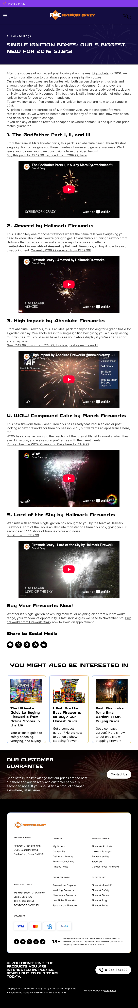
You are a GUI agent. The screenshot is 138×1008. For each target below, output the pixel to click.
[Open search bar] (124, 15)
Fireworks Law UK (102, 885)
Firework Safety (100, 890)
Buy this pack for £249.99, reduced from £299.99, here (47, 155)
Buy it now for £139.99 (23, 535)
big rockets (100, 73)
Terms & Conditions (63, 861)
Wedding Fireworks (63, 890)
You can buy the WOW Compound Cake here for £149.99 (48, 444)
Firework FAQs (100, 905)
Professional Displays (64, 885)
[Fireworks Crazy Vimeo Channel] (42, 941)
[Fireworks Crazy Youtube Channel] (23, 941)
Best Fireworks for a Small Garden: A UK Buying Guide (110, 714)
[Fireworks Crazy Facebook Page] (16, 941)
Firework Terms (100, 895)
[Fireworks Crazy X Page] (29, 941)
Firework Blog (99, 900)
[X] (18, 644)
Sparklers (97, 861)
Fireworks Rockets (102, 846)
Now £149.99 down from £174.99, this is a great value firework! (52, 345)
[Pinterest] (35, 644)
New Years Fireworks (64, 895)
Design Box (110, 990)
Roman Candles (100, 856)
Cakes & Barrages (102, 851)
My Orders (59, 846)
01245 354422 (16, 3)
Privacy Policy (60, 866)
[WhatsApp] (27, 644)
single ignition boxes (86, 77)
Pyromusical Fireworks (65, 905)
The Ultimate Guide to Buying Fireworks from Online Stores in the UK (25, 717)
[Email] (43, 644)
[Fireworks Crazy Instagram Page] (36, 941)
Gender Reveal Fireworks (105, 866)
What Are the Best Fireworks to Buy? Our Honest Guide (67, 714)
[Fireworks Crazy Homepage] (72, 15)
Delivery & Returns (63, 856)
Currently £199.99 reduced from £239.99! (61, 250)
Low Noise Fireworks (64, 900)
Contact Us (119, 774)
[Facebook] (10, 644)
